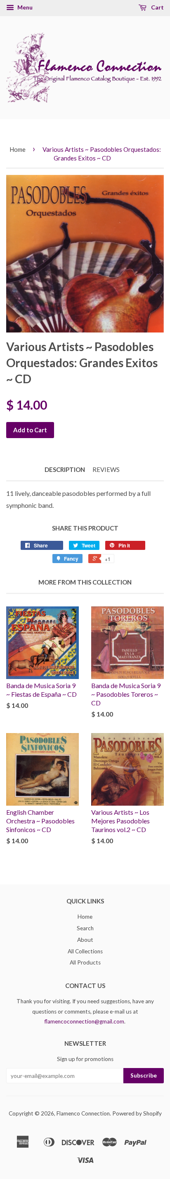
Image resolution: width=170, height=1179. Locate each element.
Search (85, 928)
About (85, 939)
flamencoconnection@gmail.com (84, 1021)
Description (65, 469)
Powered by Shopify (137, 1113)
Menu (24, 7)
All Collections (85, 951)
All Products (85, 962)
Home (17, 149)
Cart (157, 7)
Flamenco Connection (83, 1113)
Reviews (106, 469)
